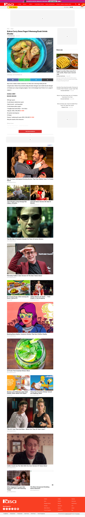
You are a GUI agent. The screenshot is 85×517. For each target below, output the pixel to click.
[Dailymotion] (72, 7)
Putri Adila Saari (11, 35)
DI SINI (22, 110)
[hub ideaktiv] (79, 4)
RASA (8, 28)
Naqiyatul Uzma (65, 107)
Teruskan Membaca (30, 131)
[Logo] (9, 4)
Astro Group (77, 513)
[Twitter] (67, 7)
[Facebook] (64, 7)
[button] (75, 4)
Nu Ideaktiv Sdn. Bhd (68, 513)
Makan (12, 28)
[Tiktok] (69, 7)
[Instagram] (66, 7)
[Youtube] (70, 7)
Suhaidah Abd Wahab (60, 76)
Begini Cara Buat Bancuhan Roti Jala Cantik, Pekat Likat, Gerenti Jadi (66, 72)
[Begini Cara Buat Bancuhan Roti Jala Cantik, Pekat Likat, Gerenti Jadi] (67, 61)
